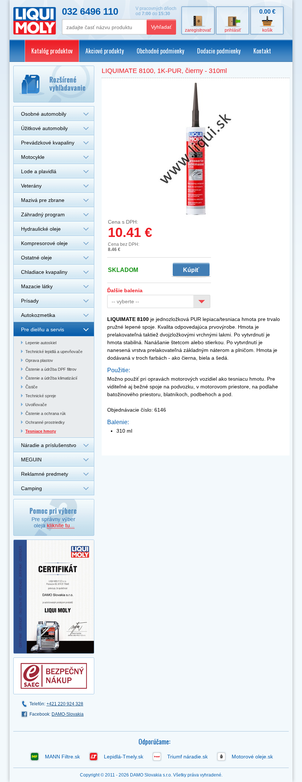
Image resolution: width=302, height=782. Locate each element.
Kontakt (262, 50)
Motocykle (33, 157)
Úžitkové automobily (44, 128)
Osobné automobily (43, 114)
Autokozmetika (38, 315)
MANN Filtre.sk (62, 757)
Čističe (31, 387)
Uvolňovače (36, 404)
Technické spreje (40, 396)
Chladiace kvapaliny (44, 272)
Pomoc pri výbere (53, 517)
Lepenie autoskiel (40, 343)
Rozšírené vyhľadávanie (53, 84)
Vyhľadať (161, 27)
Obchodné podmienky (160, 50)
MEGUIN (31, 459)
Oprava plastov (39, 360)
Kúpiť (191, 270)
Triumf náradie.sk (187, 757)
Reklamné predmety (44, 474)
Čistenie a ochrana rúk (45, 413)
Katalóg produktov (52, 50)
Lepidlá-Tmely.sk (123, 757)
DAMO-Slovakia (68, 714)
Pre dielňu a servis (42, 329)
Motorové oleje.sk (252, 757)
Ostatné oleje (36, 258)
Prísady (30, 301)
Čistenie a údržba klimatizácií (51, 378)
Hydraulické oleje (41, 229)
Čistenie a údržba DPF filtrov (51, 369)
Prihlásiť (233, 30)
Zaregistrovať (198, 30)
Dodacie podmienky (218, 50)
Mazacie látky (37, 286)
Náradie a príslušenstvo (48, 445)
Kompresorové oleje (44, 243)
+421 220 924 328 (64, 703)
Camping (31, 488)
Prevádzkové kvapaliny (47, 143)
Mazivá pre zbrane (42, 200)
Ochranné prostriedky (45, 422)
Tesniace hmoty (40, 431)
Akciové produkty (104, 50)
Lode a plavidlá (38, 171)
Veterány (31, 186)
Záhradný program (43, 214)
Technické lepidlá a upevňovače (53, 351)
